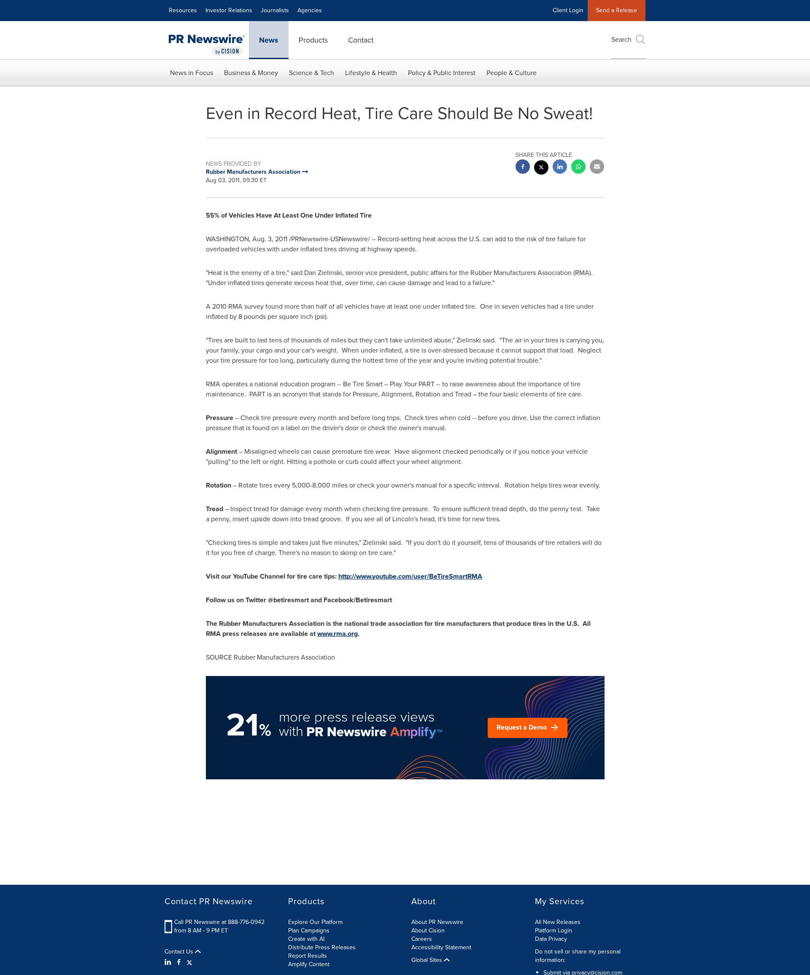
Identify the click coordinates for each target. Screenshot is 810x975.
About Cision (428, 930)
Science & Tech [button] (311, 73)
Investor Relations (228, 10)
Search (621, 39)
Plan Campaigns (308, 930)
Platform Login (553, 930)
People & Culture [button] (511, 73)
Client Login (568, 10)
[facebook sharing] (523, 167)
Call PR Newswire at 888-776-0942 (219, 922)
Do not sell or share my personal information (578, 955)
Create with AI (306, 939)
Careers (421, 939)
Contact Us (180, 952)
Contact (360, 40)
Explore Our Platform (315, 922)
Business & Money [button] (251, 73)
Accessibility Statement (441, 947)
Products (313, 40)
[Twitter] (189, 962)
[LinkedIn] (169, 962)
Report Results (307, 955)
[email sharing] (597, 167)
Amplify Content (308, 964)
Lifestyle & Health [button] (371, 73)
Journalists (275, 10)
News (268, 40)
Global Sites (427, 960)
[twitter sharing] (541, 168)
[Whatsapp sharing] (578, 167)
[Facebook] (179, 962)
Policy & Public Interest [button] (441, 73)
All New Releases (557, 922)
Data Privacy (551, 939)
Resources (183, 10)
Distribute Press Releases (322, 947)
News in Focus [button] (191, 73)
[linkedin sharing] (560, 167)
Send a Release (616, 10)
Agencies (309, 10)
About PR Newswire (437, 922)
